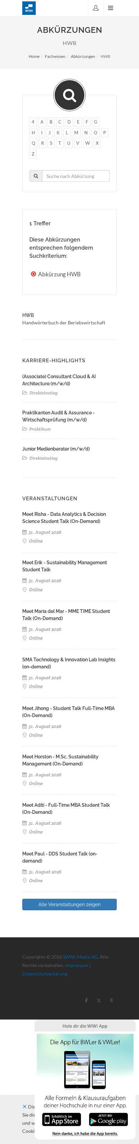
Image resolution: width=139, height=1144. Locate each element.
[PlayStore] (108, 1119)
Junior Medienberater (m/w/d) (56, 449)
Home (34, 56)
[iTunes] (61, 1119)
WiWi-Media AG (80, 957)
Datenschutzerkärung (44, 974)
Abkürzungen (83, 56)
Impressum (76, 965)
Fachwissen (55, 56)
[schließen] (24, 1106)
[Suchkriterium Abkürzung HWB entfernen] (34, 274)
